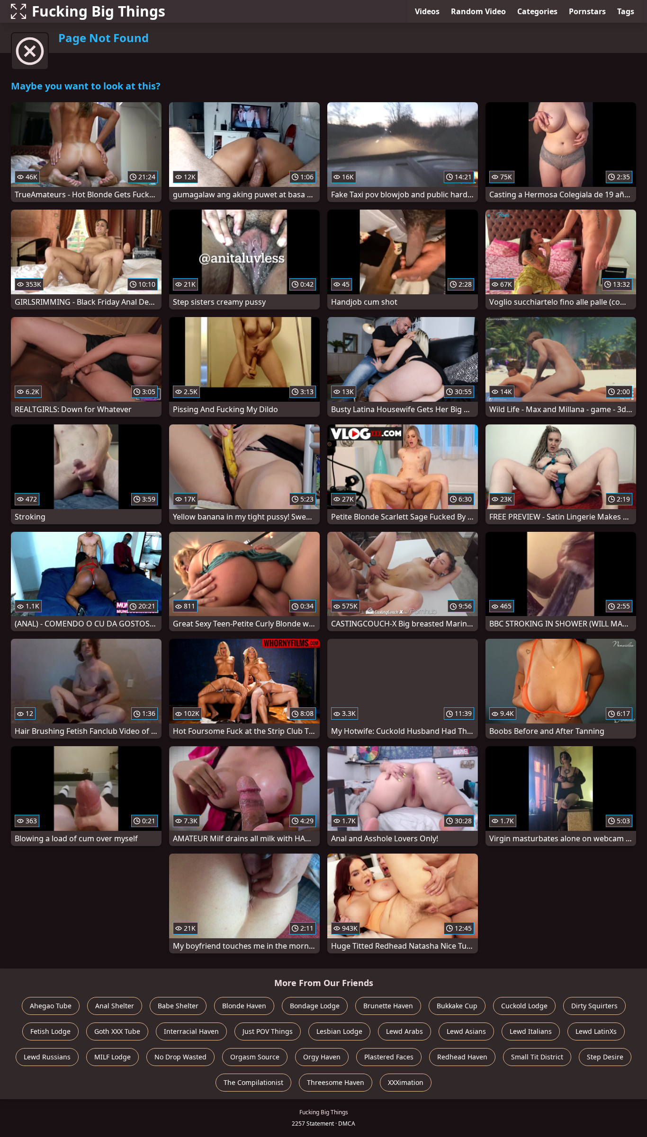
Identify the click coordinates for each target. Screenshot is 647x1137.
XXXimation (405, 1082)
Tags (625, 11)
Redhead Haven (462, 1056)
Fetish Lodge (50, 1031)
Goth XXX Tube (117, 1031)
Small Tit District (537, 1056)
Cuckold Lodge (524, 1005)
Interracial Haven (191, 1031)
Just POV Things (268, 1031)
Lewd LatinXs (596, 1031)
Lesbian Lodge (339, 1031)
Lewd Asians (466, 1031)
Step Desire (605, 1056)
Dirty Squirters (594, 1005)
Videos (427, 11)
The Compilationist (253, 1082)
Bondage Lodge (315, 1005)
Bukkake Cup (457, 1005)
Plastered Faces (388, 1056)
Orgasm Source (254, 1056)
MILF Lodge (112, 1056)
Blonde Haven (244, 1005)
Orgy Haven (322, 1056)
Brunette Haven (388, 1005)
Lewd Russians (47, 1056)
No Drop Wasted (180, 1056)
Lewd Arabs (404, 1031)
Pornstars (587, 11)
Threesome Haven (335, 1082)
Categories (537, 11)
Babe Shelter (178, 1005)
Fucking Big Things (98, 11)
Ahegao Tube (51, 1005)
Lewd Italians (531, 1031)
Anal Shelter (114, 1005)
